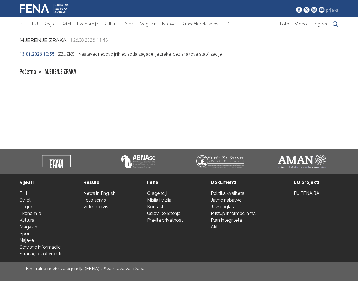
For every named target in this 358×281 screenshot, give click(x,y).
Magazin (148, 24)
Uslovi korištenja (163, 213)
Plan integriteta (226, 220)
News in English (99, 193)
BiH (23, 24)
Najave (169, 24)
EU (35, 24)
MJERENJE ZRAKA (60, 71)
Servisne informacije (40, 247)
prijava (332, 10)
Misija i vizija (159, 200)
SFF (230, 24)
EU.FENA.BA (306, 193)
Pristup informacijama (233, 213)
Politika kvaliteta (227, 193)
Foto (284, 24)
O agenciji (157, 193)
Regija (50, 24)
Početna (28, 71)
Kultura (111, 24)
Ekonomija (87, 24)
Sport (128, 24)
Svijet (66, 24)
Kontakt (155, 206)
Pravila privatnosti (165, 220)
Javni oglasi (223, 206)
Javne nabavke (226, 200)
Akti (215, 227)
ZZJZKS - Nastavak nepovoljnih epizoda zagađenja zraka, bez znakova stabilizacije (121, 54)
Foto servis (94, 200)
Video (301, 24)
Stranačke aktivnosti (201, 24)
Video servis (95, 206)
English (319, 24)
